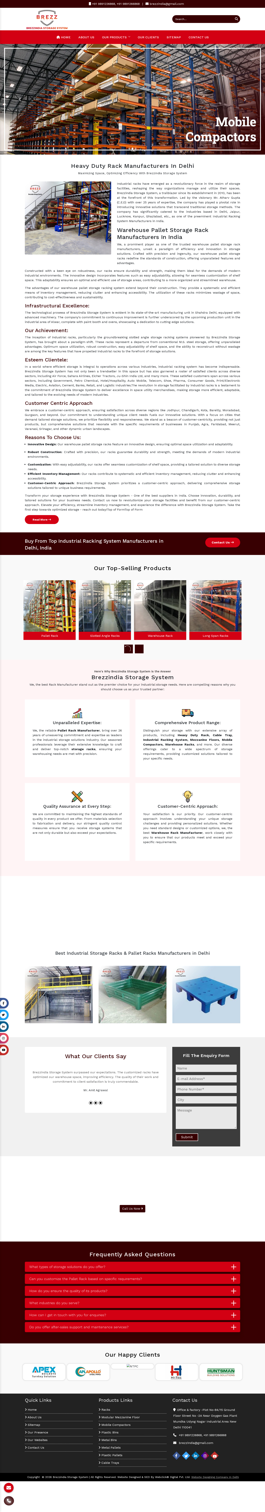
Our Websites (37, 1440)
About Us (86, 37)
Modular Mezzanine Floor (120, 1417)
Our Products (114, 37)
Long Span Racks (160, 636)
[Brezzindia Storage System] (47, 19)
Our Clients (148, 37)
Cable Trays (109, 1463)
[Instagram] (205, 1456)
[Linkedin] (195, 1456)
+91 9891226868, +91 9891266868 (115, 4)
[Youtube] (214, 1456)
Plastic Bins (109, 1432)
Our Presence (37, 1432)
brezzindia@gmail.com (167, 4)
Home (65, 37)
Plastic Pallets (111, 1455)
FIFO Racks (215, 636)
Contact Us (199, 37)
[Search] (236, 19)
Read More (40, 519)
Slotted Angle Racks (49, 636)
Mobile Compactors (115, 1425)
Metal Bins (108, 1440)
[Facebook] (176, 1456)
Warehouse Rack (105, 636)
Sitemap (174, 37)
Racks (105, 1409)
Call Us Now (131, 1208)
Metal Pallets (110, 1447)
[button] (20, 99)
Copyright (33, 1477)
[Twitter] (186, 1456)
